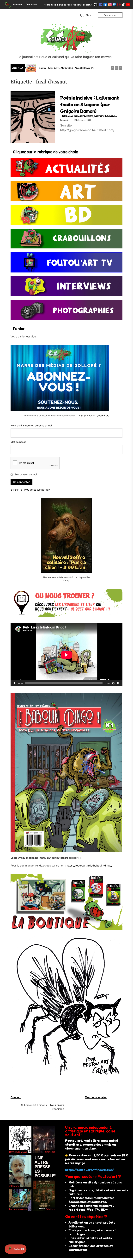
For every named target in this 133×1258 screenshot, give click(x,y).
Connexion (31, 4)
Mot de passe (18, 441)
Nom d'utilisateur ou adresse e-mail (32, 425)
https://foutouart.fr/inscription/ (94, 415)
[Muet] (113, 683)
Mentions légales (96, 1097)
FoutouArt (64, 120)
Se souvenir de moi (26, 474)
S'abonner (17, 4)
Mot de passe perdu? (37, 489)
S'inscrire (16, 489)
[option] (68, 68)
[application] (66, 654)
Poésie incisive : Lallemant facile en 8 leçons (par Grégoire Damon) (89, 104)
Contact (16, 1097)
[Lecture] (14, 683)
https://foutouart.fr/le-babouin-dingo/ (89, 865)
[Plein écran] (118, 683)
